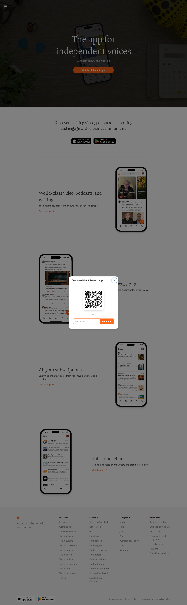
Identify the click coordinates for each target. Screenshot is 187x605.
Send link (106, 321)
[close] (114, 280)
